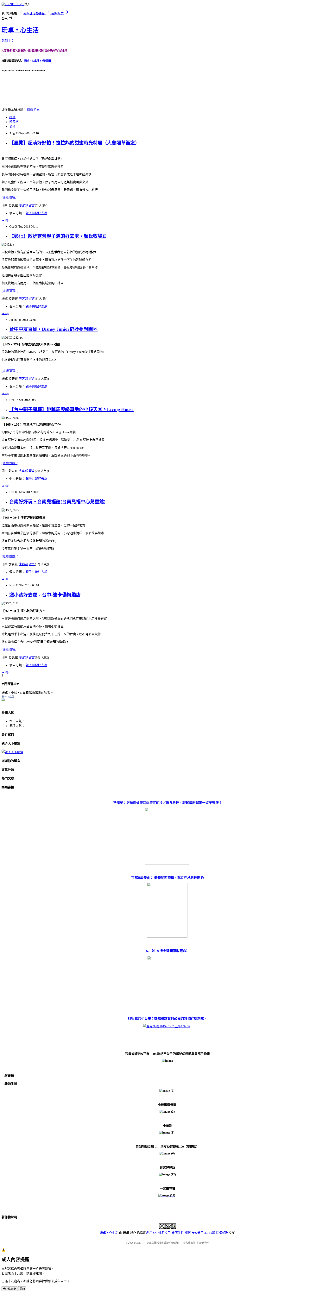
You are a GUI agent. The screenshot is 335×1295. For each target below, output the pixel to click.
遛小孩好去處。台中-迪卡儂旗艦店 (45, 594)
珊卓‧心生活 (20, 30)
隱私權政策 (189, 1242)
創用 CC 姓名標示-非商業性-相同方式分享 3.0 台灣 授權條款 (187, 1232)
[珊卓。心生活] (3, 700)
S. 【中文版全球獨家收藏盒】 (167, 951)
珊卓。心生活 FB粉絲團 (37, 60)
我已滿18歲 (9, 1288)
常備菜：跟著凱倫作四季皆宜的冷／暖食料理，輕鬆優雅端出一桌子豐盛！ (167, 803)
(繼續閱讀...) (10, 197)
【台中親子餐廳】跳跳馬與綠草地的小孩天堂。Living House (71, 409)
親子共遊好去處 (36, 213)
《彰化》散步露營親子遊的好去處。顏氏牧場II (57, 236)
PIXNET (138, 1242)
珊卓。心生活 (8, 696)
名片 (12, 126)
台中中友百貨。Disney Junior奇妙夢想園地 (53, 329)
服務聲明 (204, 1242)
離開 (22, 1288)
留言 (32, 205)
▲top (5, 220)
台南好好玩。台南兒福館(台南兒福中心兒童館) (57, 501)
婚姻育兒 (33, 109)
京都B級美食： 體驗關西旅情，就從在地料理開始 (167, 878)
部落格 (14, 121)
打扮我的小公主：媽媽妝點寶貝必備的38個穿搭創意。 (167, 1018)
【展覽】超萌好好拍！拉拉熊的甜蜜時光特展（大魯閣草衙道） (74, 142)
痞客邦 (23, 205)
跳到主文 (8, 40)
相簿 (12, 117)
